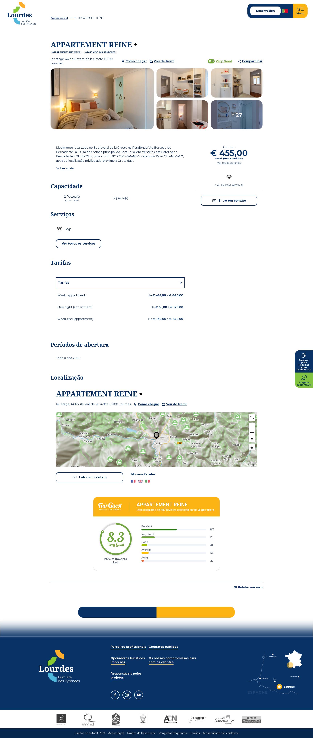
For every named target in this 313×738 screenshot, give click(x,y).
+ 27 (236, 115)
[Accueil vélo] (116, 719)
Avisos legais (116, 733)
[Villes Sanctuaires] (224, 719)
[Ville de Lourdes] (197, 719)
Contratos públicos (163, 646)
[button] (285, 11)
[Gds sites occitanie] (143, 719)
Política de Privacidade (141, 733)
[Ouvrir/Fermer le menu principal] (300, 11)
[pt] (285, 11)
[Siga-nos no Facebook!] (115, 695)
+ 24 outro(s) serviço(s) (229, 184)
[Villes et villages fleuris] (252, 719)
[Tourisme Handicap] (61, 719)
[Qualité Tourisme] (89, 719)
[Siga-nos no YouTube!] (138, 695)
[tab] (116, 283)
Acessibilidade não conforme (221, 733)
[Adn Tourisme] (170, 719)
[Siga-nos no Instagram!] (126, 695)
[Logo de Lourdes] (59, 666)
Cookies (195, 733)
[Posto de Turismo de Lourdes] (21, 13)
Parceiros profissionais (128, 646)
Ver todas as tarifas (229, 162)
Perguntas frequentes (173, 733)
